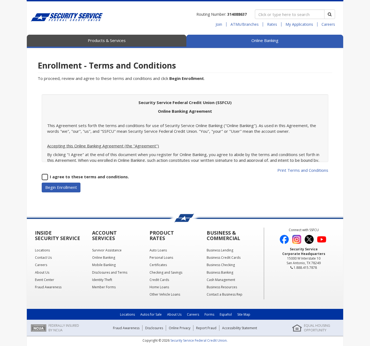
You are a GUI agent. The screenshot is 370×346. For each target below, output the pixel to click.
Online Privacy (179, 328)
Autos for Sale (151, 314)
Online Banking (264, 40)
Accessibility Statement (239, 328)
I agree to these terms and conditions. (89, 176)
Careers (328, 24)
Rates (272, 24)
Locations (127, 314)
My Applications (299, 24)
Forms (209, 314)
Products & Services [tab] (107, 40)
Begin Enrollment (61, 187)
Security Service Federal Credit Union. (199, 340)
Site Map (243, 314)
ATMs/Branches (245, 24)
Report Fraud (206, 328)
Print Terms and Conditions (302, 170)
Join (219, 24)
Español (226, 314)
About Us (174, 314)
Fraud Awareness (126, 328)
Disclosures (154, 328)
